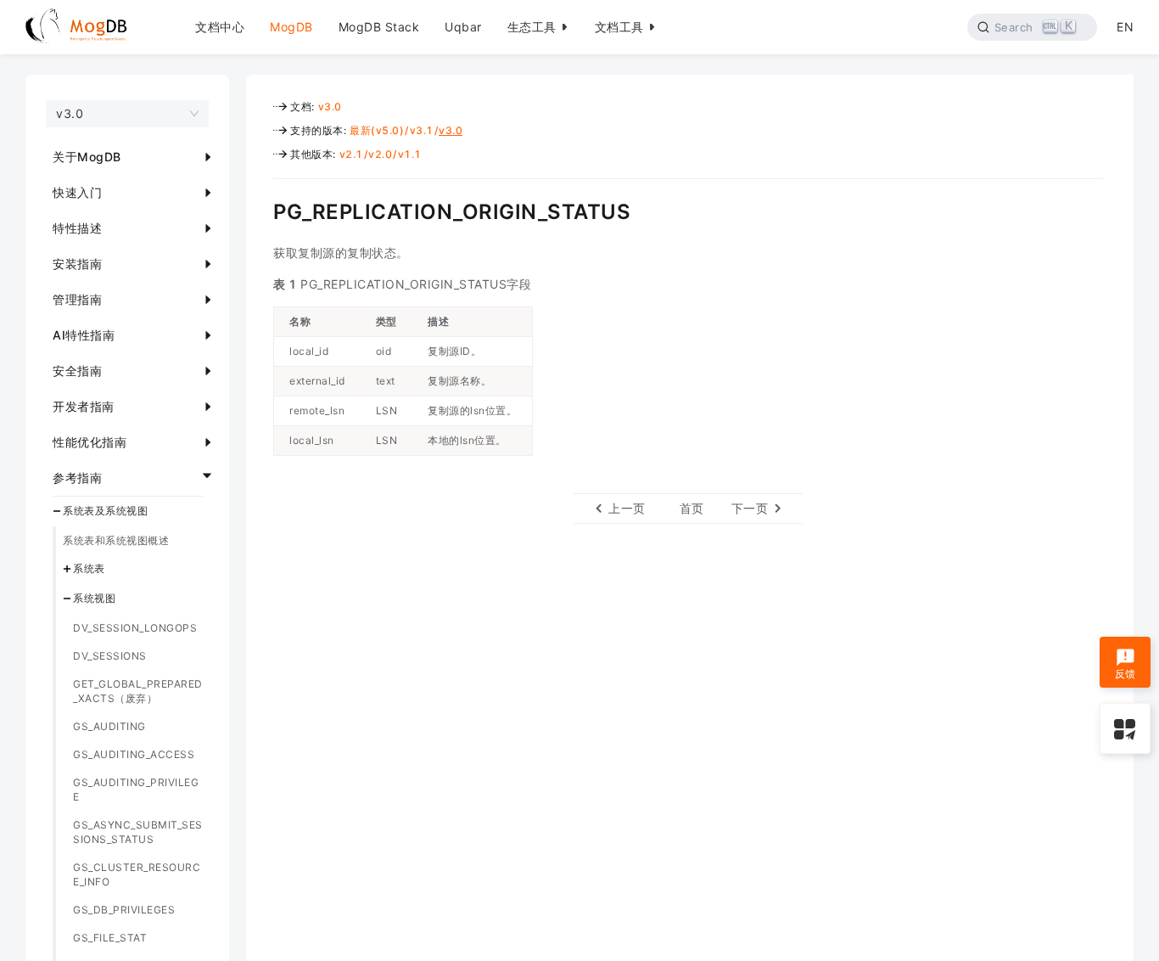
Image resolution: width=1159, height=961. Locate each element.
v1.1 (410, 154)
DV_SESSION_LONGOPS (135, 627)
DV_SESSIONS (110, 655)
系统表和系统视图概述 (116, 540)
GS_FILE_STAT (110, 937)
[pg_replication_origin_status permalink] (260, 210)
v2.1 (351, 154)
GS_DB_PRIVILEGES (124, 909)
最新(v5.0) (377, 130)
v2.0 (380, 154)
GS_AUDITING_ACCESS (133, 754)
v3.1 (422, 130)
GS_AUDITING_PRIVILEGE (136, 789)
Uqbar (463, 27)
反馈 (1125, 672)
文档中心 (219, 27)
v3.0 (330, 106)
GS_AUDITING (109, 726)
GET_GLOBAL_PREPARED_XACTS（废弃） (138, 691)
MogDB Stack (379, 27)
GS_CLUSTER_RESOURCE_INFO (136, 874)
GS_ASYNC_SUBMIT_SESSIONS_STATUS (138, 832)
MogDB (291, 27)
